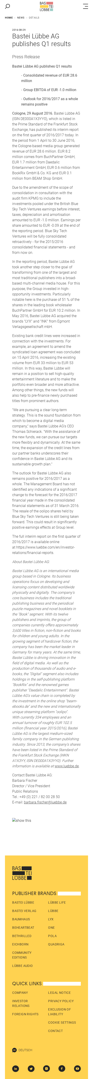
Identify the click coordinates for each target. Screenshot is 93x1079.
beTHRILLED (21, 936)
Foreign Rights (25, 1014)
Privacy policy (61, 1001)
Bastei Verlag (24, 911)
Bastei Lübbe (23, 902)
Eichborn (20, 944)
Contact (55, 1031)
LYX (50, 919)
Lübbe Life (57, 902)
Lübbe (53, 911)
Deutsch (25, 1050)
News (21, 17)
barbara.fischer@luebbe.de (45, 802)
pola (52, 936)
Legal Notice (59, 992)
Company (20, 992)
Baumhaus (21, 919)
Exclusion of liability (59, 1012)
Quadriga (56, 944)
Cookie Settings (62, 1022)
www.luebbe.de (67, 766)
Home (9, 17)
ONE (51, 927)
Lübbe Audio (22, 966)
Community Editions (22, 955)
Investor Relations (21, 1003)
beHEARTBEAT (23, 927)
